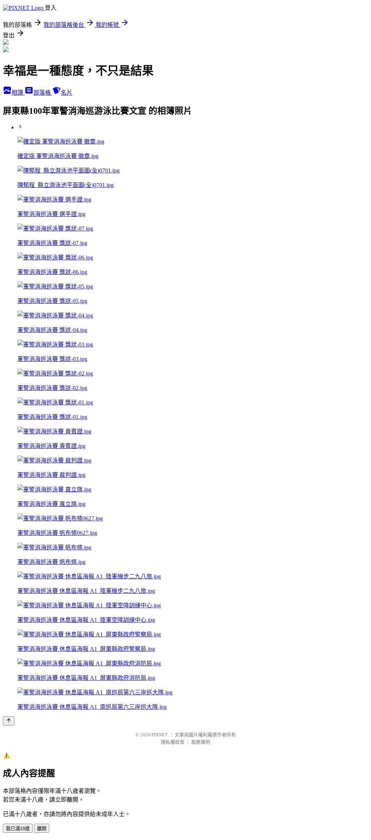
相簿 (18, 93)
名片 (66, 93)
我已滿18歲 (18, 828)
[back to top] (8, 720)
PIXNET (159, 734)
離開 (41, 828)
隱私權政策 (172, 742)
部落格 (42, 93)
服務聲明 (200, 742)
